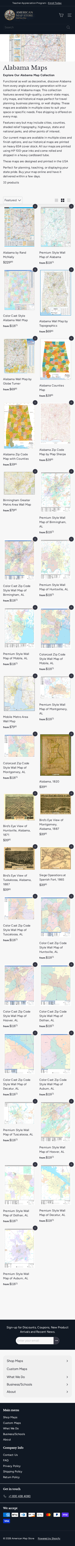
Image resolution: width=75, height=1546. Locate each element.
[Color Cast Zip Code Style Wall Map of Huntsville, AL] (55, 929)
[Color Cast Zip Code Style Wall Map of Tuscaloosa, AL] (19, 920)
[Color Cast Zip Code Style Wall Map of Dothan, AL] (55, 997)
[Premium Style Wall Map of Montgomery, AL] (55, 699)
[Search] (68, 27)
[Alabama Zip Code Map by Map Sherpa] (55, 433)
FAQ (6, 1460)
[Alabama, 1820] (55, 762)
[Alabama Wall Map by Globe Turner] (19, 366)
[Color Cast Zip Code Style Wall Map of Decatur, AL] (19, 1065)
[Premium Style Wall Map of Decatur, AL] (55, 1194)
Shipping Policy (12, 1471)
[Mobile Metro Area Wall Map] (19, 703)
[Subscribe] (56, 1340)
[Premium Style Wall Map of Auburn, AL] (19, 1258)
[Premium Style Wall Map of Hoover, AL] (55, 1131)
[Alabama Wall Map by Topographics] (55, 302)
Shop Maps (10, 1417)
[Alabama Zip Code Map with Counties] (19, 435)
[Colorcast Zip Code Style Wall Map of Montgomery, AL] (19, 757)
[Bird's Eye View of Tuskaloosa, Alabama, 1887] (19, 870)
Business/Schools (14, 1434)
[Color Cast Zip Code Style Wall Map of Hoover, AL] (19, 997)
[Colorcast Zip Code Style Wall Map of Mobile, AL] (55, 640)
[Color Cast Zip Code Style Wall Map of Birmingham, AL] (19, 572)
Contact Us (10, 1455)
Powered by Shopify (49, 1538)
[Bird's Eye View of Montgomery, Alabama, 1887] (55, 815)
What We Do (11, 1428)
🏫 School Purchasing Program (37, 3)
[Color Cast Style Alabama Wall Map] (19, 299)
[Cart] (61, 15)
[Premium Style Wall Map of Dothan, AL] (19, 1195)
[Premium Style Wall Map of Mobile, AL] (19, 638)
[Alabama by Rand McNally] (19, 236)
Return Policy (11, 1477)
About (7, 1439)
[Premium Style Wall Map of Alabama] (55, 236)
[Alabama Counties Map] (55, 369)
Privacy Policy (12, 1466)
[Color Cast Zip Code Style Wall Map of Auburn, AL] (55, 1065)
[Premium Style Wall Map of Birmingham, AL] (55, 504)
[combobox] (37, 27)
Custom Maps (12, 1423)
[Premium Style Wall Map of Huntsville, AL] (55, 569)
